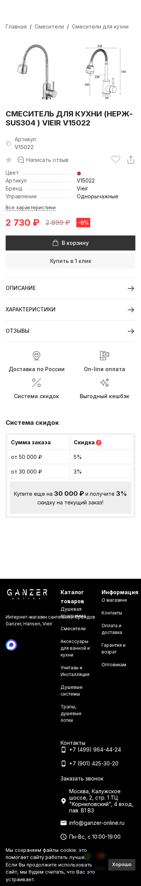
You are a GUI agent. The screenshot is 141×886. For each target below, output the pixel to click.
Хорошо (122, 864)
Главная (16, 26)
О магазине (114, 600)
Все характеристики (31, 207)
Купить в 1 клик (70, 261)
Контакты (112, 613)
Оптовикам (114, 664)
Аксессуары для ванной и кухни (75, 648)
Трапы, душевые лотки (71, 713)
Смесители (49, 26)
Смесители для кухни (100, 26)
